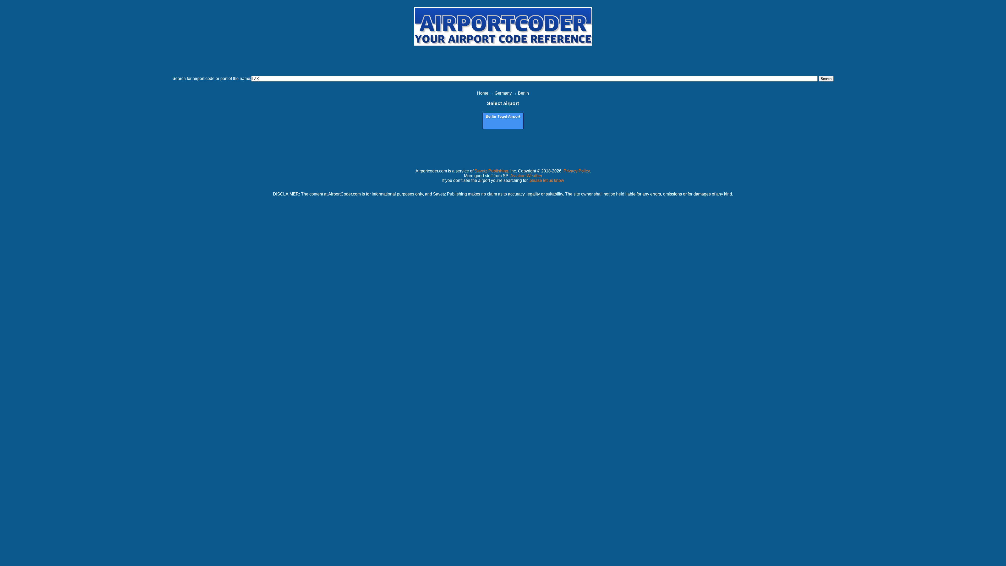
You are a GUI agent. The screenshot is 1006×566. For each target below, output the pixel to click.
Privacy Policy (577, 171)
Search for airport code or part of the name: (211, 78)
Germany (503, 93)
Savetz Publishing (491, 171)
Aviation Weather (526, 175)
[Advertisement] (503, 58)
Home (482, 93)
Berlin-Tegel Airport (503, 116)
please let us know (546, 180)
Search (826, 79)
